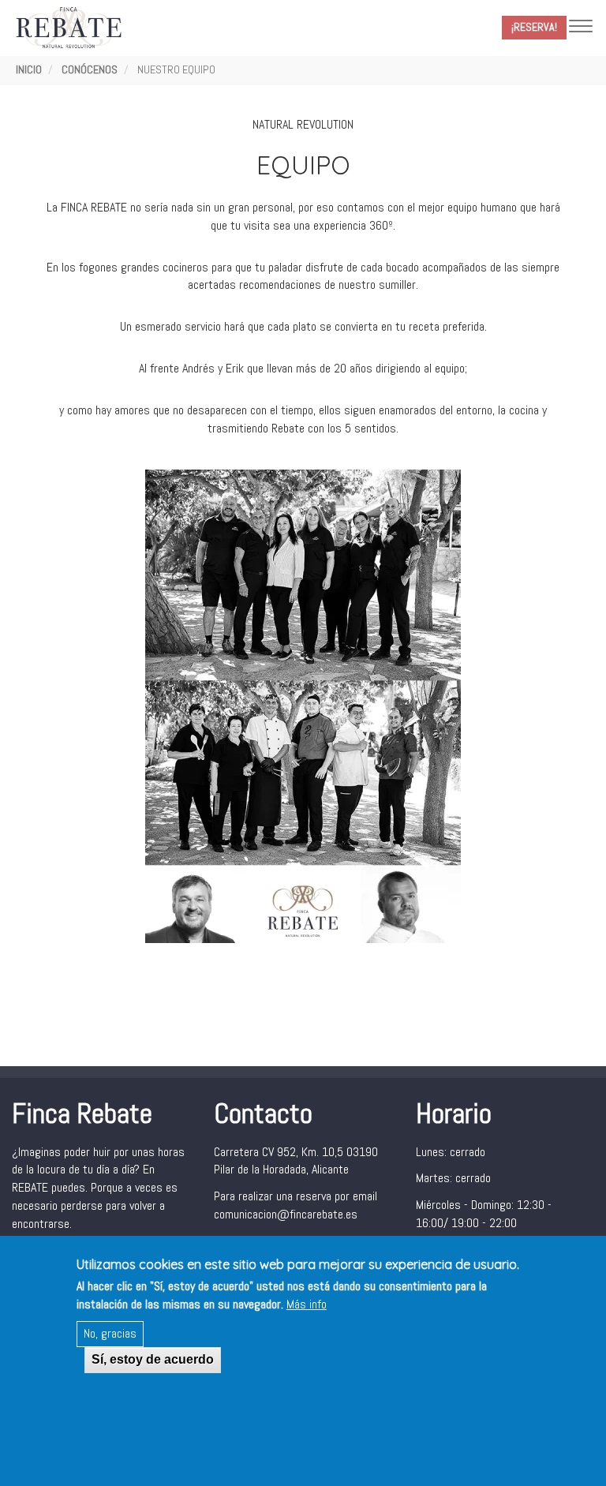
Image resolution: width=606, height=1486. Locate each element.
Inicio (29, 69)
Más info (306, 1304)
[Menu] (581, 28)
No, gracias (110, 1333)
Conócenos (90, 69)
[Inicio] (72, 27)
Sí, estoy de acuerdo (153, 1359)
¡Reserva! (534, 27)
